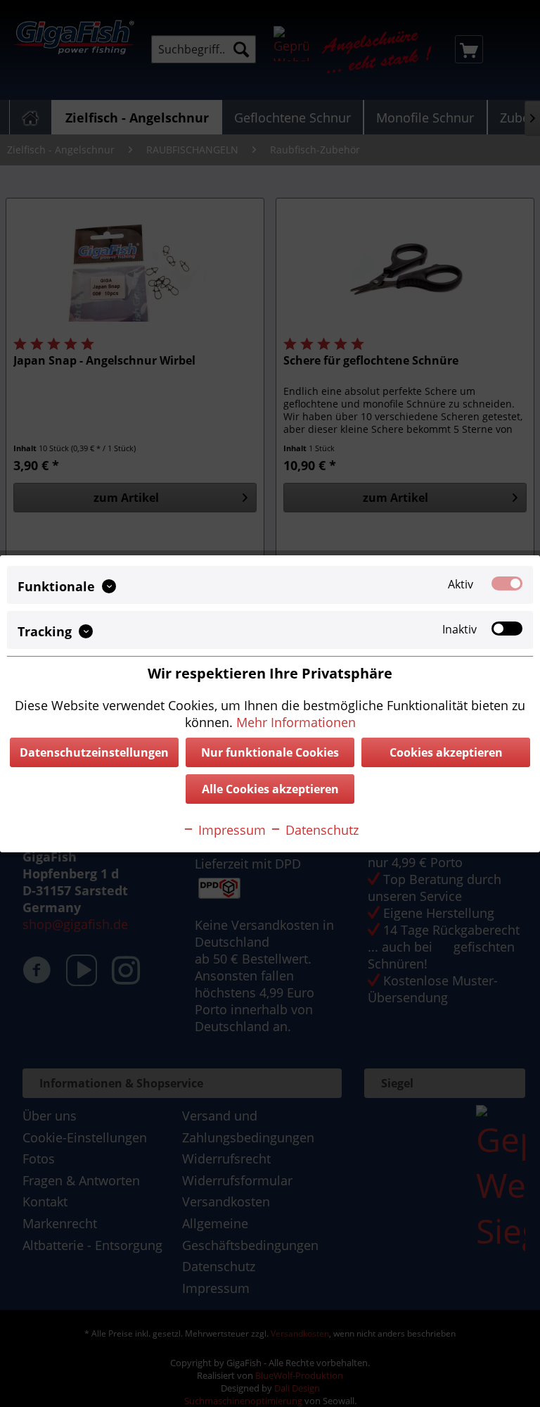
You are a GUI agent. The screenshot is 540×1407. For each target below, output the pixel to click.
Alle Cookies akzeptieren (270, 789)
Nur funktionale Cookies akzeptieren (270, 756)
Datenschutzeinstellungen (94, 752)
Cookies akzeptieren (446, 752)
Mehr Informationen (296, 722)
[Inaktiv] (506, 629)
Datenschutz (320, 829)
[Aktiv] (506, 583)
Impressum (230, 829)
